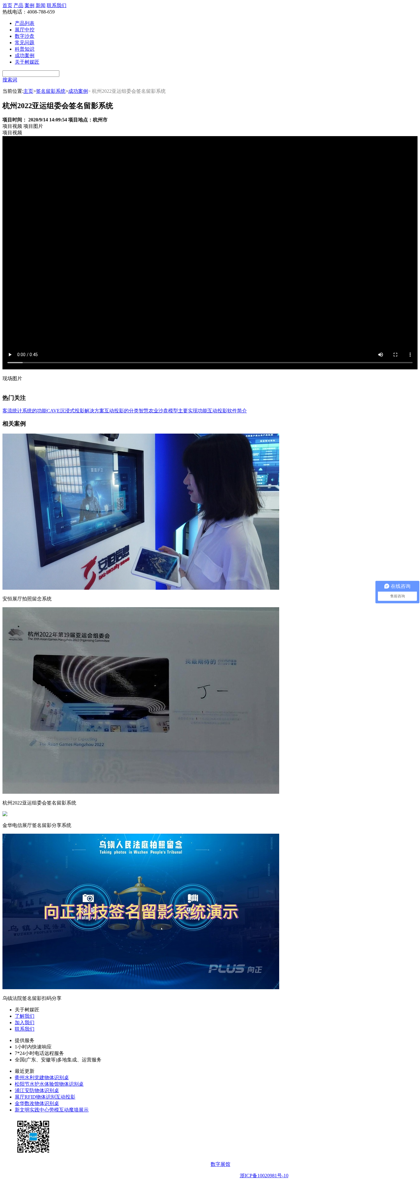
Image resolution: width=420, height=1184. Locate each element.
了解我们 (24, 1016)
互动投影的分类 (121, 410)
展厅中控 (24, 29)
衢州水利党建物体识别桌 (42, 1077)
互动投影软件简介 (227, 410)
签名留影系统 (50, 91)
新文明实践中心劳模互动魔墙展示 (52, 1109)
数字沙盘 (24, 36)
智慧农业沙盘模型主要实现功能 (173, 410)
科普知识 (24, 49)
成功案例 (24, 55)
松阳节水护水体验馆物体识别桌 (49, 1084)
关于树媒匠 (27, 62)
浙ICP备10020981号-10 (264, 1175)
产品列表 (24, 23)
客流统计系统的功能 (24, 410)
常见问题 (24, 42)
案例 (29, 5)
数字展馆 (220, 1164)
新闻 (41, 5)
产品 (18, 5)
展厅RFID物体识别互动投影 (45, 1096)
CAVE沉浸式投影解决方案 (75, 410)
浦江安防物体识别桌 (37, 1090)
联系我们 (56, 5)
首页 (7, 5)
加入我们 (24, 1022)
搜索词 (9, 79)
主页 (28, 91)
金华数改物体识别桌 (37, 1103)
